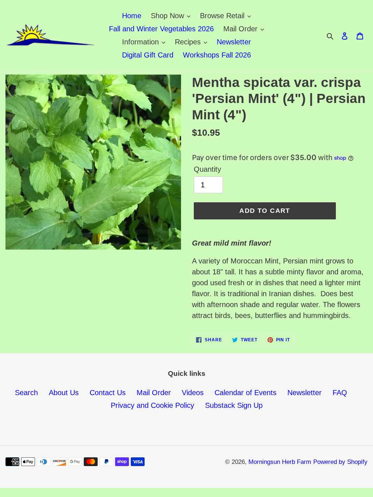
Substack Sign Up (234, 405)
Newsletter (304, 393)
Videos (193, 393)
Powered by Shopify (340, 461)
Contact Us (108, 393)
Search (26, 393)
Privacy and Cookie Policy (152, 405)
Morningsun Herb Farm (279, 461)
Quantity (207, 169)
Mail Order (154, 393)
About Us (64, 393)
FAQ (340, 393)
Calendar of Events (245, 393)
